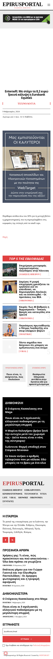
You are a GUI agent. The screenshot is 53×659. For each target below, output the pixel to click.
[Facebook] (5, 124)
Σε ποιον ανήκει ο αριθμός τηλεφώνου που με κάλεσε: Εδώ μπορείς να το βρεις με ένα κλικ (25, 459)
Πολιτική (25, 334)
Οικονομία (26, 301)
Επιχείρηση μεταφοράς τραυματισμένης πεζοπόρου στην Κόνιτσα (34, 268)
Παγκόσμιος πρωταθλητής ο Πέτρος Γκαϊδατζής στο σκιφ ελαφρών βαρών (34, 328)
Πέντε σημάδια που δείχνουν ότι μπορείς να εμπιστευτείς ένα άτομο (33, 345)
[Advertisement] (26, 56)
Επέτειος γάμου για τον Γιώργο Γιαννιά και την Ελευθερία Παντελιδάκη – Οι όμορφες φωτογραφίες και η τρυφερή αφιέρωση (22, 576)
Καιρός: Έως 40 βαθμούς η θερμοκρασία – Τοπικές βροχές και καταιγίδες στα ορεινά (34, 310)
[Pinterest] (17, 124)
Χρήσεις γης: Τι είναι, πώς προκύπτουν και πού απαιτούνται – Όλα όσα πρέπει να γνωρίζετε (26, 558)
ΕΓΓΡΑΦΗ (25, 639)
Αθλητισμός (8, 617)
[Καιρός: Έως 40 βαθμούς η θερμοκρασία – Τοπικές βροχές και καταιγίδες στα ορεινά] (10, 312)
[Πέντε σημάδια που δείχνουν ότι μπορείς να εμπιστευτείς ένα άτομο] (10, 346)
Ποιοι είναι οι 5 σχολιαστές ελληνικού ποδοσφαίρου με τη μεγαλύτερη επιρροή (25, 421)
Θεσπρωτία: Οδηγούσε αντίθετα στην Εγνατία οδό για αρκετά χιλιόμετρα (39, 379)
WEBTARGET (44, 655)
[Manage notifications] (6, 653)
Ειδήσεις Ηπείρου (30, 274)
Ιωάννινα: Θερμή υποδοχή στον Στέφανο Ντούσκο (25, 448)
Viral (23, 351)
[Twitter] (11, 124)
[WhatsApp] (22, 124)
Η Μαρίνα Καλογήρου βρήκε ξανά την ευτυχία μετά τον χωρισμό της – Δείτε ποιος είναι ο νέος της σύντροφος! (26, 435)
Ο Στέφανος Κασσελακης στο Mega (23, 410)
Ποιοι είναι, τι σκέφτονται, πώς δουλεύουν (14, 377)
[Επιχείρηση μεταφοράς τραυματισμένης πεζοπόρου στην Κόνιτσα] (10, 269)
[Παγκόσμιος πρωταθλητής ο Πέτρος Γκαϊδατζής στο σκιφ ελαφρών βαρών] (10, 329)
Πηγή (5, 237)
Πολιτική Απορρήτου (41, 645)
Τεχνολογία (26, 103)
